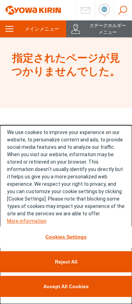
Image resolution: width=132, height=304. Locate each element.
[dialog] (66, 214)
